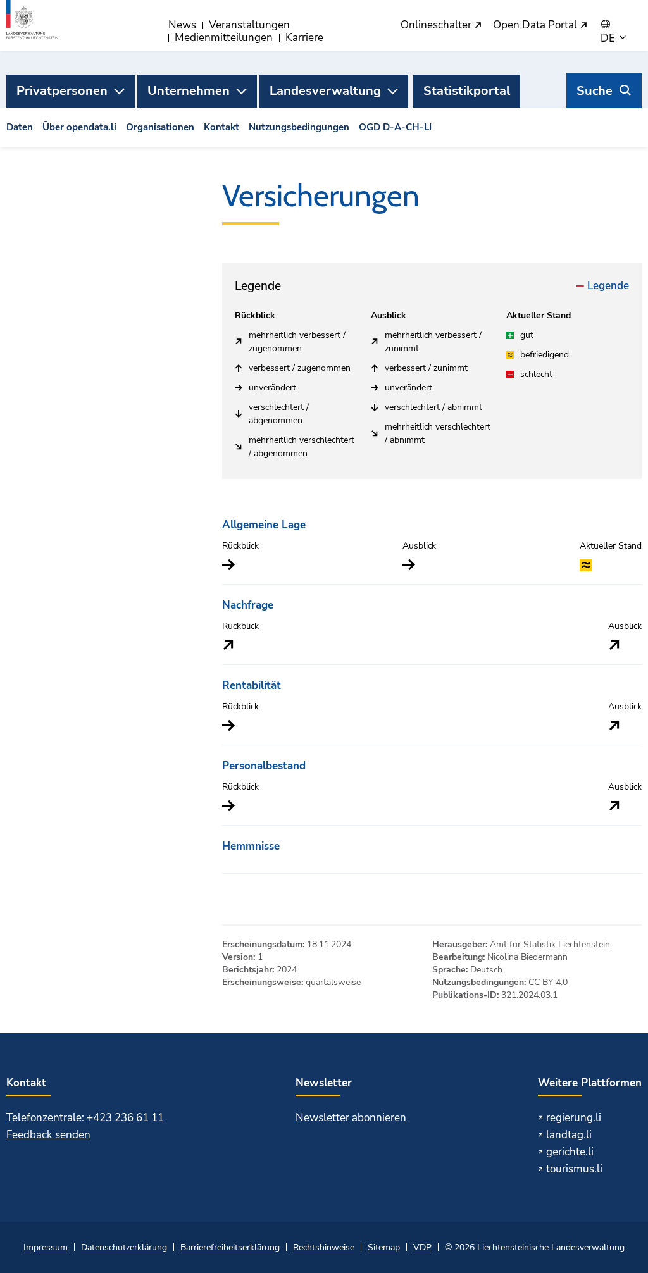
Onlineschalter (437, 25)
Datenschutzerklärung (124, 1247)
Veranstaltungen (249, 25)
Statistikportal (466, 90)
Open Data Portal (536, 25)
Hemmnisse (251, 846)
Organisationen (160, 127)
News (182, 25)
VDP (422, 1247)
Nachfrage (247, 605)
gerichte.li (570, 1152)
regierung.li (573, 1117)
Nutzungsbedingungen (299, 127)
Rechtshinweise (323, 1247)
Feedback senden (48, 1134)
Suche (594, 90)
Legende (608, 285)
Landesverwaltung (325, 90)
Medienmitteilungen (224, 37)
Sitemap (384, 1247)
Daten (19, 127)
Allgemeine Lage (264, 525)
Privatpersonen (62, 90)
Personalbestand (264, 766)
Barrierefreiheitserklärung (230, 1247)
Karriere (304, 37)
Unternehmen (188, 90)
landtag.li (569, 1134)
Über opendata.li (79, 127)
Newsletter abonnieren (351, 1117)
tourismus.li (574, 1169)
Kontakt (221, 127)
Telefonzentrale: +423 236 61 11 (85, 1117)
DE (609, 39)
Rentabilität (251, 685)
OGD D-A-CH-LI (395, 127)
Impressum (45, 1247)
